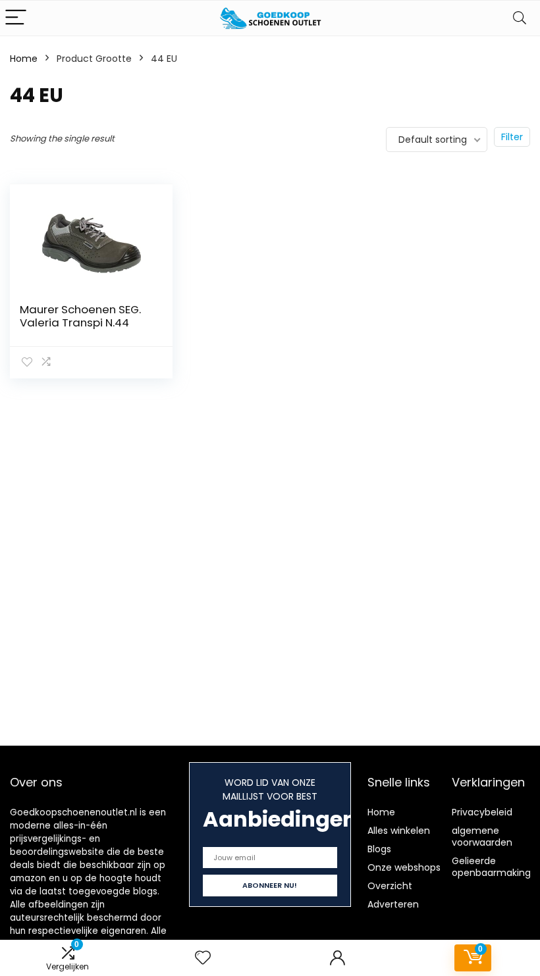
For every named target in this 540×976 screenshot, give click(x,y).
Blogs (379, 849)
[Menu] (16, 18)
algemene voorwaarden (482, 836)
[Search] (519, 18)
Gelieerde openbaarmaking (491, 866)
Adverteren (393, 904)
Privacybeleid (482, 812)
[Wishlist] (203, 958)
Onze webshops (404, 867)
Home (24, 58)
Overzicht (389, 885)
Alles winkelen (398, 830)
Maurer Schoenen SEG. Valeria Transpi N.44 (80, 315)
